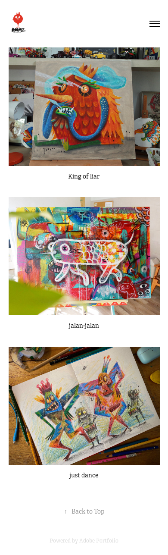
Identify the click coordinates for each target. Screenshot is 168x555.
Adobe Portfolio (98, 540)
